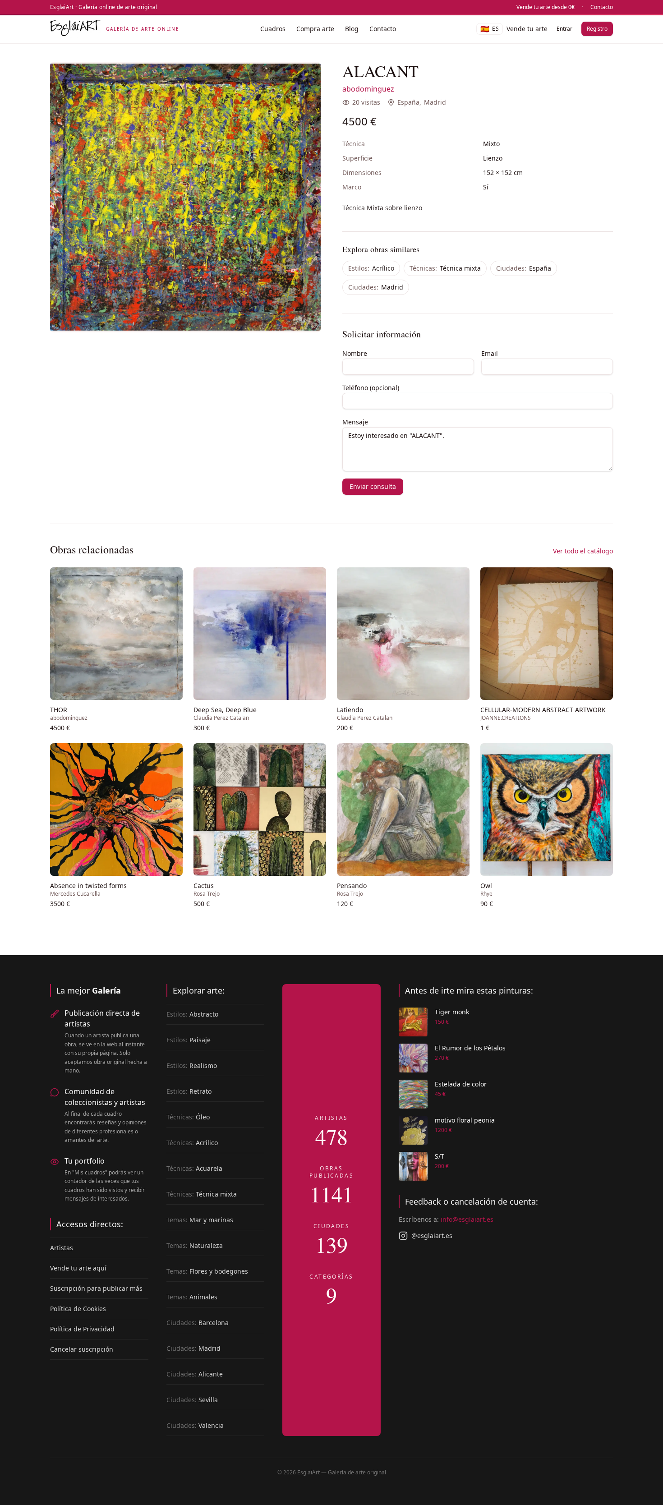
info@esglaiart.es (467, 1219)
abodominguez (368, 89)
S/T (439, 1156)
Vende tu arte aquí (78, 1268)
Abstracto (192, 1014)
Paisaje (188, 1040)
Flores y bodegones (207, 1271)
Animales (191, 1297)
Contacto (601, 7)
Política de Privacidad (82, 1329)
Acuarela (194, 1168)
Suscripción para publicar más (96, 1288)
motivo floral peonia (465, 1120)
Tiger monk (452, 1012)
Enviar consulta (373, 486)
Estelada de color (461, 1084)
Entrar (564, 28)
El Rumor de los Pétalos (470, 1048)
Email (489, 353)
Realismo (191, 1065)
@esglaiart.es (431, 1235)
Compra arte (315, 28)
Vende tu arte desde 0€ (545, 7)
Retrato (189, 1091)
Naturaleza (194, 1245)
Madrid (435, 102)
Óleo (188, 1117)
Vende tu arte (527, 28)
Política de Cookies (78, 1308)
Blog (352, 28)
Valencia (195, 1425)
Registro (597, 28)
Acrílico (371, 268)
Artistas (61, 1247)
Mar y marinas (199, 1219)
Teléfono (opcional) (370, 387)
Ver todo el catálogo (583, 551)
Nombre (354, 353)
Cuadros (272, 28)
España (408, 102)
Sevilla (192, 1399)
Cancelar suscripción (81, 1349)
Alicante (194, 1374)
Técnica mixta (445, 268)
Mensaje (355, 422)
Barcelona (197, 1322)
